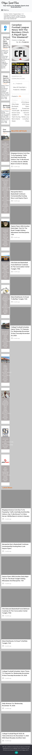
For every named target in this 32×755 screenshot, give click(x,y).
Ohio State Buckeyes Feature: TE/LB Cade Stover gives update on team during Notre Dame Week (16, 110)
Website (23, 89)
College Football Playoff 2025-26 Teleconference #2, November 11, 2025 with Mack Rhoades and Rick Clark (15, 736)
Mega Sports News (10, 3)
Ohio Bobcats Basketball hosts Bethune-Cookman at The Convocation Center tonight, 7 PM (16, 611)
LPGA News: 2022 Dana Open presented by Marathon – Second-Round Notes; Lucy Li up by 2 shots (25, 110)
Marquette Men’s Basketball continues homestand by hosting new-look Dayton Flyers (15, 546)
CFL (20, 96)
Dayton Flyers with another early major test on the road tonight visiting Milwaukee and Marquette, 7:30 (20, 230)
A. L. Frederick (24, 42)
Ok (16, 752)
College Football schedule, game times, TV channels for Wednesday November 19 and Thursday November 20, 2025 (20, 331)
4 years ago (21, 40)
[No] (30, 750)
